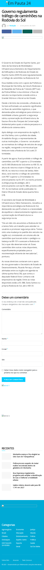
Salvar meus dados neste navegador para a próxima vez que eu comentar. (20, 371)
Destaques (6, 540)
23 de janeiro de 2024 (27, 26)
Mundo (33, 533)
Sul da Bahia (35, 546)
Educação (19, 533)
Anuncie (16, 560)
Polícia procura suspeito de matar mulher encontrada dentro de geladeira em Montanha (25, 465)
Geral (18, 546)
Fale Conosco (27, 560)
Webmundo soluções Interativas (31, 565)
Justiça (32, 529)
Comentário (6, 309)
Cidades (5, 536)
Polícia (32, 536)
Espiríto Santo (21, 540)
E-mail (5, 349)
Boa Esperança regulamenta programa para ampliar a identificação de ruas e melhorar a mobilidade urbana (27, 476)
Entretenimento (22, 536)
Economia (20, 529)
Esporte (19, 543)
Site (3, 360)
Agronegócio (6, 529)
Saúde (32, 543)
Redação (13, 26)
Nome (5, 339)
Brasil (4, 533)
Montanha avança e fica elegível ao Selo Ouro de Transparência (26, 455)
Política (33, 540)
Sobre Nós (5, 560)
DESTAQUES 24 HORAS (6, 544)
